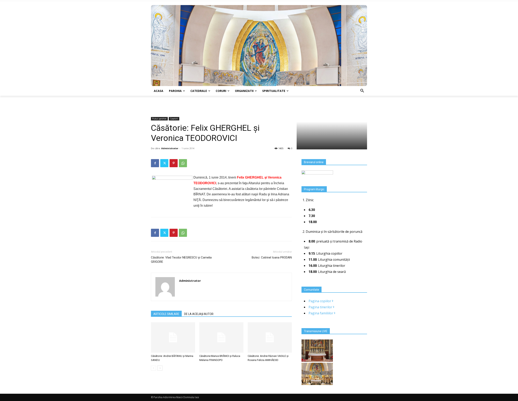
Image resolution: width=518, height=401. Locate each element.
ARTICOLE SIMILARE (166, 314)
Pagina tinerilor (321, 307)
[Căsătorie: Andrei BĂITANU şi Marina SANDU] (173, 337)
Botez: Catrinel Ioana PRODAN (272, 257)
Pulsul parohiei (159, 118)
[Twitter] (164, 163)
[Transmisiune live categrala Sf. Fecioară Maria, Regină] (317, 384)
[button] (362, 91)
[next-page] (159, 368)
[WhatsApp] (183, 163)
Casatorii (174, 118)
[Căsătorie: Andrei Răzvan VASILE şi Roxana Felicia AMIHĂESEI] (270, 337)
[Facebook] (155, 163)
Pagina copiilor (320, 301)
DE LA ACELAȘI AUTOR (198, 314)
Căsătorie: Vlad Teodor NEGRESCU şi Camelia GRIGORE (181, 260)
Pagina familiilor (321, 313)
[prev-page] (153, 368)
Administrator (169, 148)
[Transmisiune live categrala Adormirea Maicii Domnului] (317, 360)
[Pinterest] (174, 163)
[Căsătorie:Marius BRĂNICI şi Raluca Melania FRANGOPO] (221, 337)
